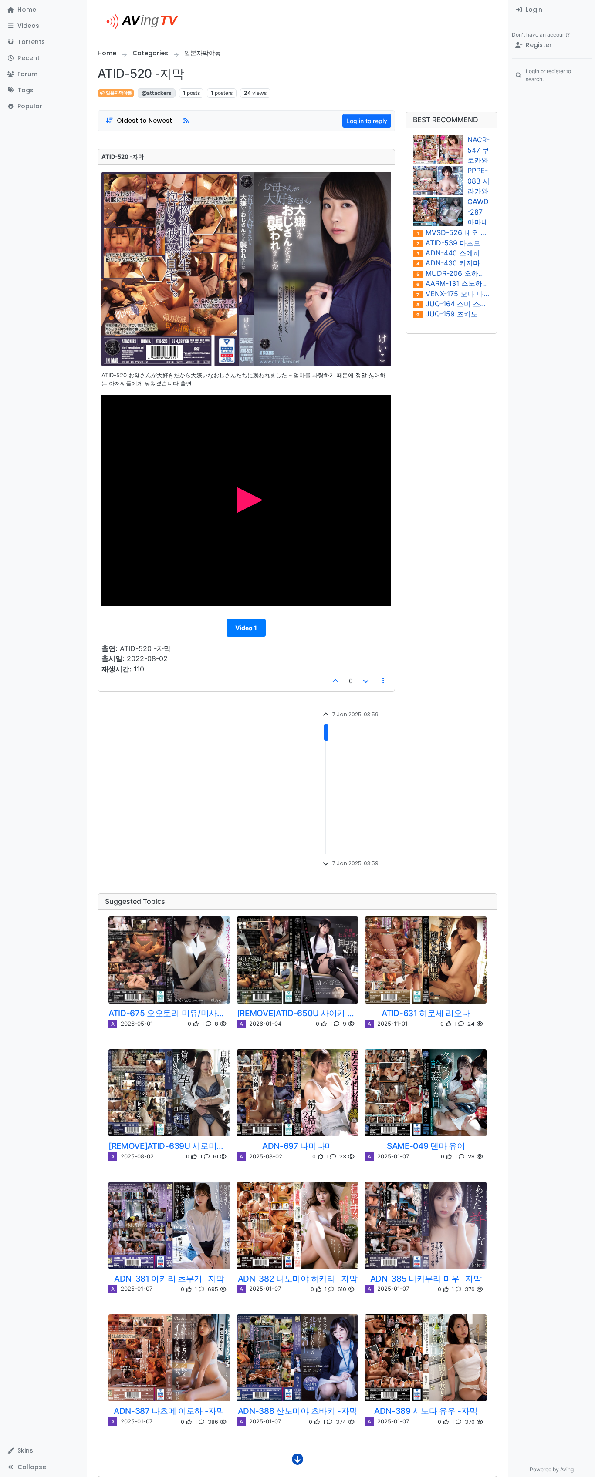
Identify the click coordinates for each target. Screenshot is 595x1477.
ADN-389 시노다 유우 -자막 (425, 1411)
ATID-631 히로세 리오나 (426, 1013)
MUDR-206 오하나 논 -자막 (453, 273)
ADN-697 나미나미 (297, 1146)
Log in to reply (366, 120)
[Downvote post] (366, 681)
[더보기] (297, 1461)
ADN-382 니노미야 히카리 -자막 (298, 1278)
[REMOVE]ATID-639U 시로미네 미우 (169, 1146)
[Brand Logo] (145, 20)
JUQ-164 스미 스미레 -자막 (453, 304)
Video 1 (246, 627)
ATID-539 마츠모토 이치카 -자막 (453, 243)
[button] (43, 26)
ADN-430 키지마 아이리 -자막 (453, 263)
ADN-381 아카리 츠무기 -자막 (169, 1278)
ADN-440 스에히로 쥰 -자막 (453, 253)
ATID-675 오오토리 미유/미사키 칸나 (169, 1013)
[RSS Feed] (186, 121)
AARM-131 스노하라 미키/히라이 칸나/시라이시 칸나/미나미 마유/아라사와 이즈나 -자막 (453, 283)
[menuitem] (552, 9)
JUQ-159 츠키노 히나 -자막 (453, 314)
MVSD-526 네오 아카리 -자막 (453, 232)
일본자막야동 (118, 93)
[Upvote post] (335, 681)
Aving (567, 1469)
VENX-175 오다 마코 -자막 (453, 294)
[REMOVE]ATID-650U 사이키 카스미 (297, 1013)
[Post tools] (383, 681)
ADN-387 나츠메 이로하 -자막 (169, 1411)
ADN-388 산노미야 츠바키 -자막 (298, 1411)
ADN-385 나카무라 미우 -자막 (426, 1278)
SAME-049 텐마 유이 (426, 1146)
